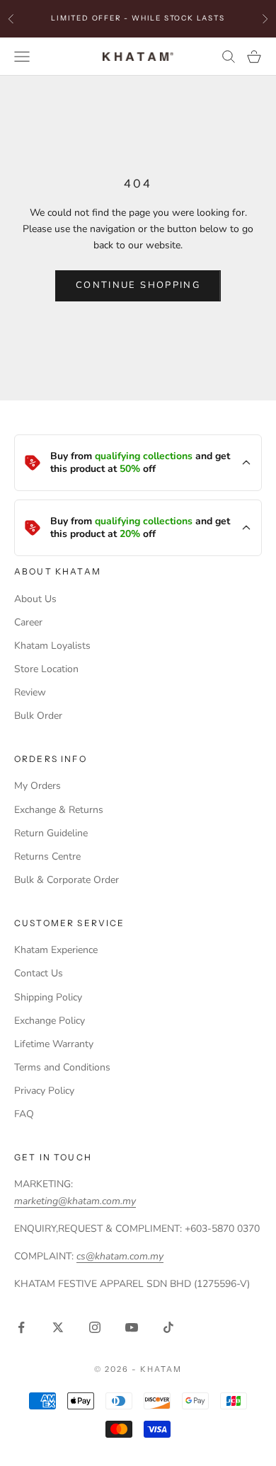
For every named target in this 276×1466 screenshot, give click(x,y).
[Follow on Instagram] (95, 1327)
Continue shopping (138, 285)
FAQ (24, 1114)
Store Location (46, 669)
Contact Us (38, 973)
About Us (35, 599)
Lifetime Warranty (53, 1044)
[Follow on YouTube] (132, 1327)
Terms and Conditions (62, 1067)
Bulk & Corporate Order (66, 880)
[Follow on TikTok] (168, 1327)
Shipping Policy (48, 997)
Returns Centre (47, 856)
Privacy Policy (44, 1090)
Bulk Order (38, 715)
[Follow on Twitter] (58, 1327)
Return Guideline (51, 833)
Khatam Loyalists (52, 645)
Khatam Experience (56, 950)
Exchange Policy (49, 1020)
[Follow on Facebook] (21, 1327)
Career (28, 622)
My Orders (37, 785)
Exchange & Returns (58, 809)
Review (30, 692)
